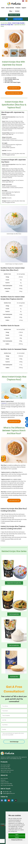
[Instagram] (16, 800)
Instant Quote (17, 19)
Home (2, 7)
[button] (6, 19)
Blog (10, 11)
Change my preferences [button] (16, 839)
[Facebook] (2, 800)
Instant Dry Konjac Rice (7, 24)
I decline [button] (17, 837)
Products (17, 7)
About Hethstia (10, 7)
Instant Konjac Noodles (18, 23)
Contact (17, 11)
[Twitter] (5, 800)
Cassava (3, 403)
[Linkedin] (12, 800)
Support (24, 7)
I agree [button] (16, 834)
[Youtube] (9, 800)
